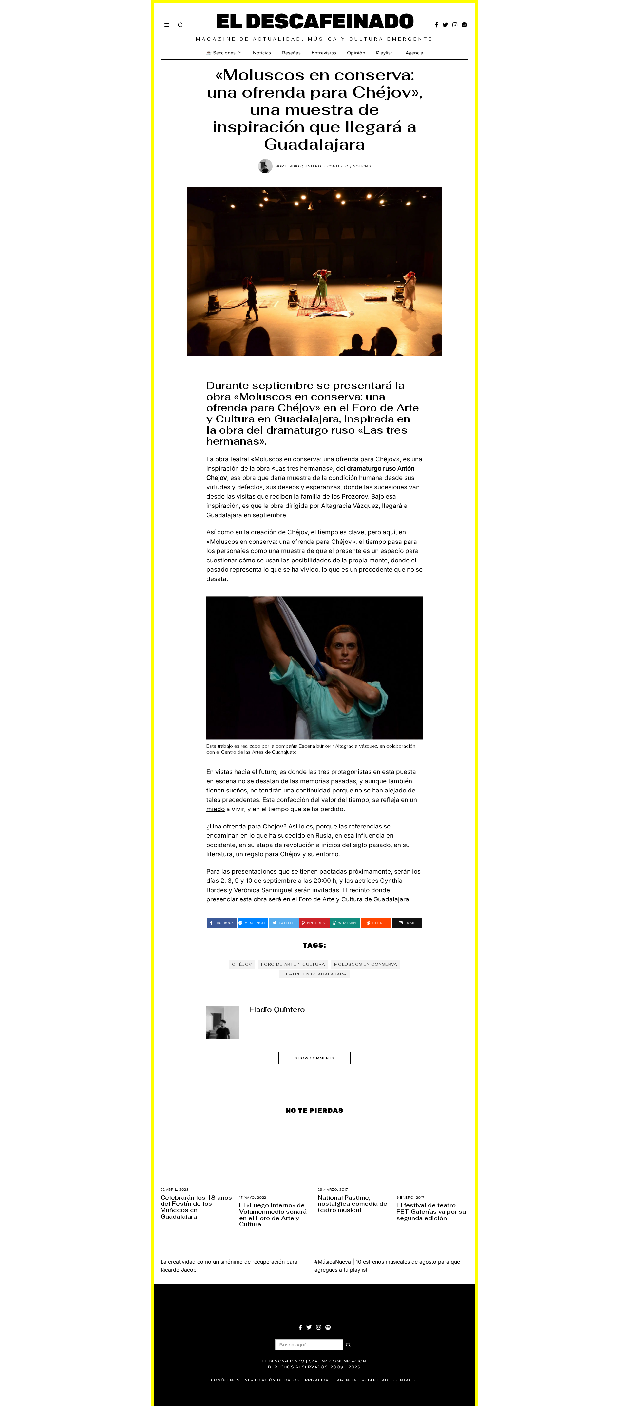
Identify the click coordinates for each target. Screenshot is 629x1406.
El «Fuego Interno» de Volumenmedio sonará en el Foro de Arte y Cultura (273, 1214)
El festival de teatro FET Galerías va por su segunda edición (431, 1211)
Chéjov (242, 964)
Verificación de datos (272, 1380)
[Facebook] (436, 25)
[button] (348, 1344)
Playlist (384, 52)
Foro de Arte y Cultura (293, 964)
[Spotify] (464, 25)
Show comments (314, 1058)
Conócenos (225, 1380)
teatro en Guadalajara (314, 974)
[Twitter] (445, 25)
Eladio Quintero (277, 1009)
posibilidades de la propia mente (339, 560)
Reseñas (291, 52)
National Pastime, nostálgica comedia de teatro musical (352, 1204)
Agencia (414, 52)
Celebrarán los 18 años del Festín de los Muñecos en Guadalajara (196, 1207)
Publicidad (375, 1380)
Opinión (356, 52)
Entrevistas (324, 52)
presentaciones (254, 871)
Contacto (405, 1380)
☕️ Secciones (221, 52)
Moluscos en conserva (365, 964)
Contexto (338, 166)
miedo (215, 809)
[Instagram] (455, 25)
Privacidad (318, 1380)
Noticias (262, 52)
